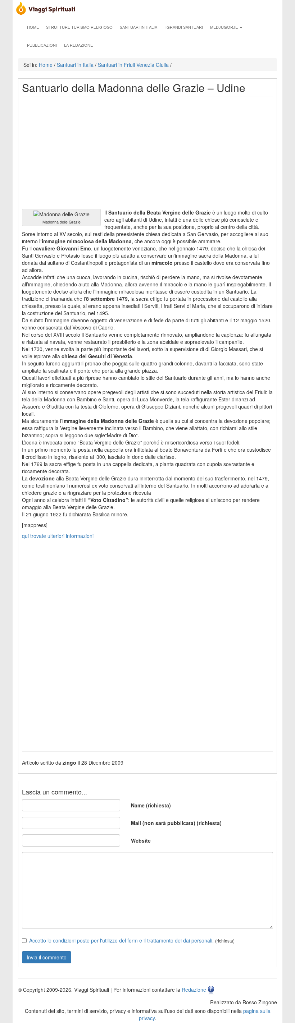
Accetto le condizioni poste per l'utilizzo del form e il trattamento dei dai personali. (121, 940)
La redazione (78, 45)
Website (141, 840)
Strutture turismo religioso (79, 27)
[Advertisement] (147, 151)
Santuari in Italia (138, 27)
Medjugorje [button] (224, 27)
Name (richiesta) (151, 805)
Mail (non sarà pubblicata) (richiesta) (176, 822)
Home (33, 27)
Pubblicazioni (42, 45)
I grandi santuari (183, 27)
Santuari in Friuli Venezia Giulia (133, 64)
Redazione (194, 989)
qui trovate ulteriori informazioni (58, 535)
